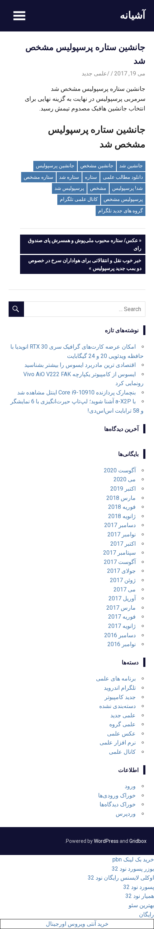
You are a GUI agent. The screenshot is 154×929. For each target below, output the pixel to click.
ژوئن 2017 (123, 580)
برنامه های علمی (116, 678)
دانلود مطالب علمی (123, 177)
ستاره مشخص (38, 177)
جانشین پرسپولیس (55, 165)
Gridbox (137, 841)
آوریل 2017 (122, 598)
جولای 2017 (121, 570)
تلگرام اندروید (120, 687)
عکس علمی (121, 733)
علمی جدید (94, 73)
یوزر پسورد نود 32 (133, 868)
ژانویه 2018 (122, 516)
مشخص (98, 188)
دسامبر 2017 (120, 525)
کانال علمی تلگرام (79, 199)
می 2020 (125, 479)
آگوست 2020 (120, 470)
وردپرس (126, 813)
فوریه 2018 (122, 506)
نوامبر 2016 (121, 644)
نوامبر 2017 (121, 534)
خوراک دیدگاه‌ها (118, 804)
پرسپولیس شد (69, 188)
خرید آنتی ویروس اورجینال (77, 923)
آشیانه (132, 14)
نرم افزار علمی (118, 742)
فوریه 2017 (122, 616)
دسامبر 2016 (120, 635)
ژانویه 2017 (122, 626)
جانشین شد (131, 165)
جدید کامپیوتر (120, 697)
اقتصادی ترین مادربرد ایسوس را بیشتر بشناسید (80, 365)
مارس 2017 (121, 607)
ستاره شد (69, 177)
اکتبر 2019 (123, 488)
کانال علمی (122, 751)
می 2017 (125, 589)
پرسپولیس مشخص (123, 199)
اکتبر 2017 (123, 543)
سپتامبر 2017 (119, 552)
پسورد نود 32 (138, 887)
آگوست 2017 (120, 562)
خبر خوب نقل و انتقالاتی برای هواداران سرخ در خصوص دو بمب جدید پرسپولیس (85, 264)
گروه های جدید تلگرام (120, 210)
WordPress (106, 841)
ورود (130, 786)
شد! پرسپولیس (127, 188)
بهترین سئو (141, 905)
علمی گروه (122, 724)
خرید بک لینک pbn (133, 859)
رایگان (146, 914)
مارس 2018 (121, 498)
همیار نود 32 (139, 896)
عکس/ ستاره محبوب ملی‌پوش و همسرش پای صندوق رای (84, 244)
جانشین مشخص (97, 165)
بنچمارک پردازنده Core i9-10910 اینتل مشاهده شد (76, 392)
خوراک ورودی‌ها (117, 795)
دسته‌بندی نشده (117, 706)
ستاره (91, 177)
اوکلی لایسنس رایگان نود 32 (121, 877)
